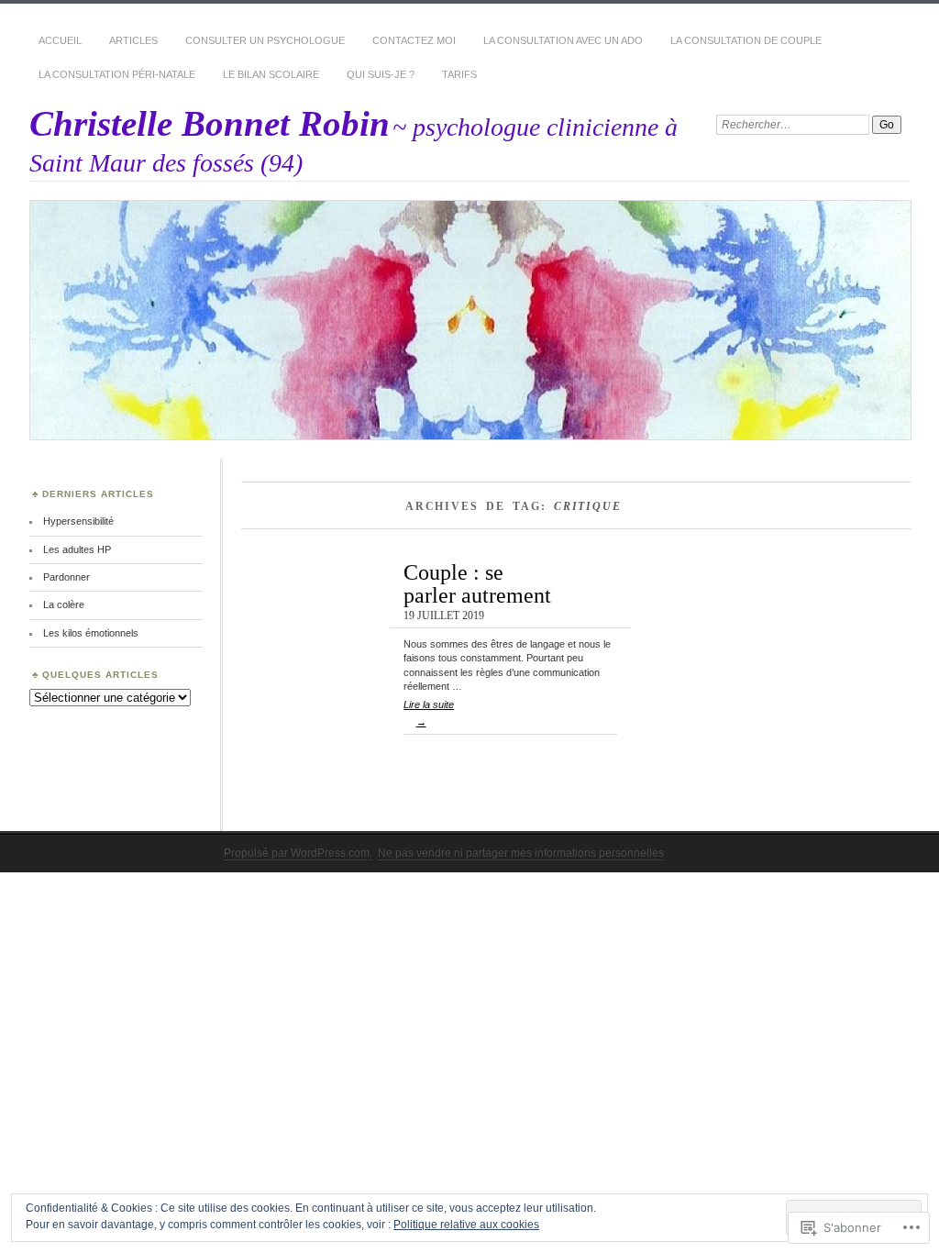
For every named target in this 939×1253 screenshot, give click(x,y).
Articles (133, 40)
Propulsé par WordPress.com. (298, 853)
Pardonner (66, 576)
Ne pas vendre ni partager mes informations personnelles (521, 853)
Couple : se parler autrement (477, 583)
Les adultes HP (77, 549)
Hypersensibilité (78, 521)
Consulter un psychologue (265, 40)
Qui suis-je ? (380, 74)
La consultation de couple (746, 40)
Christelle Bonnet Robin (209, 123)
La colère (63, 604)
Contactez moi (414, 40)
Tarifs (459, 74)
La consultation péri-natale (117, 74)
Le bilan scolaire (271, 74)
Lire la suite (428, 712)
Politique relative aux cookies (466, 1224)
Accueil (60, 40)
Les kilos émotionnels (90, 632)
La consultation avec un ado (563, 40)
